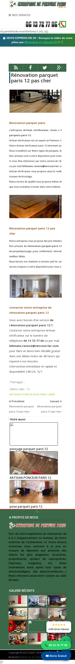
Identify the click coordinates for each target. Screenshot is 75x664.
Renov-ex (26, 657)
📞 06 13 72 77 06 (56, 645)
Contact (38, 657)
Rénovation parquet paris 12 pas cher (34, 78)
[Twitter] (45, 69)
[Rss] (16, 69)
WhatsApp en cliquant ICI (41, 42)
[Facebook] (30, 69)
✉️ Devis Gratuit (56, 655)
